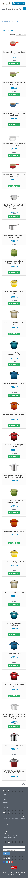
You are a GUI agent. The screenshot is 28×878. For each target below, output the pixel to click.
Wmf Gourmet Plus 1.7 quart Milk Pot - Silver (14, 237)
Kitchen (9, 21)
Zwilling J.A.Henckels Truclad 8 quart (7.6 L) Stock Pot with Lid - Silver (14, 717)
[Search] (24, 8)
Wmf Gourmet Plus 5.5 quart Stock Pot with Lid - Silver (14, 476)
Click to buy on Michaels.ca (3, 8)
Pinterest (9, 862)
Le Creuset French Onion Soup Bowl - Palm (14, 84)
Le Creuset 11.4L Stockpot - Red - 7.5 (14, 446)
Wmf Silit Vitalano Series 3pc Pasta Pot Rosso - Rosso (14, 772)
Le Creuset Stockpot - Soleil (14, 562)
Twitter (7, 862)
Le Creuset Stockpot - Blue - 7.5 (14, 383)
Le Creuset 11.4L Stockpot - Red (14, 685)
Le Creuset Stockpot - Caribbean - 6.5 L (14, 354)
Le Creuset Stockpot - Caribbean (14, 624)
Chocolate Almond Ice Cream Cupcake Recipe (12, 832)
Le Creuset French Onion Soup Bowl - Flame (14, 53)
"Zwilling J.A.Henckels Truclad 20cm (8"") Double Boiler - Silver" (14, 207)
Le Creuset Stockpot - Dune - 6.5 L (14, 323)
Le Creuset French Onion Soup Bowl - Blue (14, 114)
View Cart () (20, 3)
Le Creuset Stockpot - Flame (14, 531)
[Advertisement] (14, 16)
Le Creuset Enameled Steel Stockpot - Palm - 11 (14, 502)
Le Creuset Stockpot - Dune (14, 593)
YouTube (12, 862)
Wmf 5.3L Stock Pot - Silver (14, 745)
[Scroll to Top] (24, 784)
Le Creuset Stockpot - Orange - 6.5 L (14, 415)
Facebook (4, 862)
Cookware (16, 21)
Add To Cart (15, 63)
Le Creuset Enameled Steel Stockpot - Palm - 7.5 (14, 262)
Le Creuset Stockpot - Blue (14, 654)
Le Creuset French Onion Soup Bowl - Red (14, 175)
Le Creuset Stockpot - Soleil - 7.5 (14, 293)
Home (4, 21)
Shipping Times (7, 824)
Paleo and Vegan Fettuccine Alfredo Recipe (14, 816)
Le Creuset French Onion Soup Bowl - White (14, 145)
